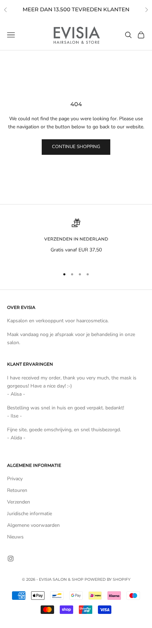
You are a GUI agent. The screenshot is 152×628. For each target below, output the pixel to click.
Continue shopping (76, 147)
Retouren (17, 490)
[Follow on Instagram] (10, 558)
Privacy (15, 478)
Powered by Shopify (107, 579)
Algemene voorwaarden (33, 525)
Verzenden (18, 502)
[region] (76, 240)
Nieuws (15, 537)
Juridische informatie (29, 513)
